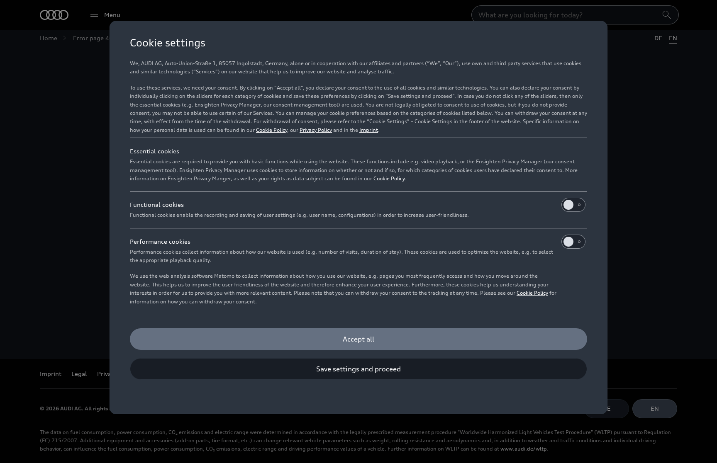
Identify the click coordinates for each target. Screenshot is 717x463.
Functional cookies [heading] (157, 204)
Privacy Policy (316, 130)
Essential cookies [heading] (154, 151)
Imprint (368, 130)
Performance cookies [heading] (160, 241)
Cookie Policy (271, 130)
